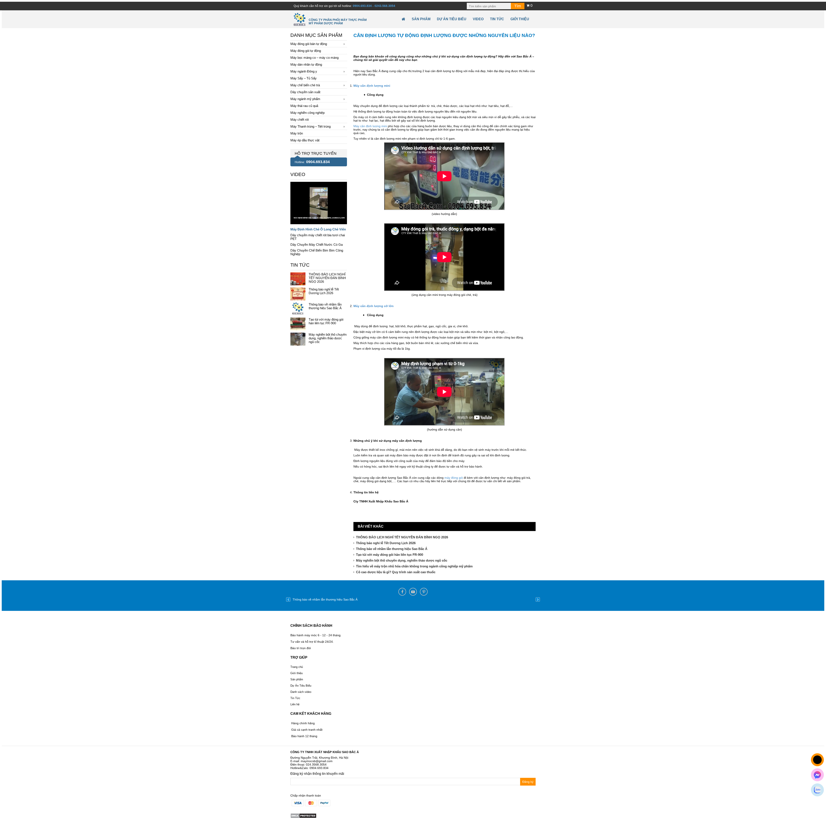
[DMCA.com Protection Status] (303, 815)
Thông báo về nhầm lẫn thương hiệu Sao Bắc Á (391, 549)
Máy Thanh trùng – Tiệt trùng (310, 126)
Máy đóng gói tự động (305, 51)
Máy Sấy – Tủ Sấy (303, 78)
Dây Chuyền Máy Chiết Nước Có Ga (316, 244)
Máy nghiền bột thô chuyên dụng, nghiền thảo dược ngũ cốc (401, 560)
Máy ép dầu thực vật (304, 140)
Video (478, 19)
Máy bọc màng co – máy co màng (314, 57)
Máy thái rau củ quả (304, 106)
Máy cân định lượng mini (370, 126)
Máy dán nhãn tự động (306, 64)
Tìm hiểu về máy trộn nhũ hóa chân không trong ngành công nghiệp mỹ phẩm (414, 566)
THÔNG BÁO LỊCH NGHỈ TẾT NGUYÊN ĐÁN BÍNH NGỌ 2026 (402, 537)
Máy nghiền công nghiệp (307, 112)
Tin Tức (295, 698)
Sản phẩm (421, 19)
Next (538, 599)
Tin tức (497, 19)
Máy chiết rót (299, 119)
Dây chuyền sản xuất (305, 92)
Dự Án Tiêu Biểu (451, 19)
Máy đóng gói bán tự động (308, 44)
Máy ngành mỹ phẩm (305, 99)
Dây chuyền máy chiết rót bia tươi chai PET (317, 237)
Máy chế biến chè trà (305, 85)
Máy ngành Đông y (303, 71)
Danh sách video (300, 691)
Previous (288, 599)
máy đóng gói (453, 477)
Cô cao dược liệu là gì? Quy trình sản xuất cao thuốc (395, 572)
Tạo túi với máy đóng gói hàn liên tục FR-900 (389, 554)
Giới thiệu (519, 19)
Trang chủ (296, 667)
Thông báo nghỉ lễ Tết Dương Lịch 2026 (386, 543)
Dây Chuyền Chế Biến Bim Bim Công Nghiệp (316, 252)
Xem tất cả (297, 173)
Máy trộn (296, 133)
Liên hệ (294, 704)
